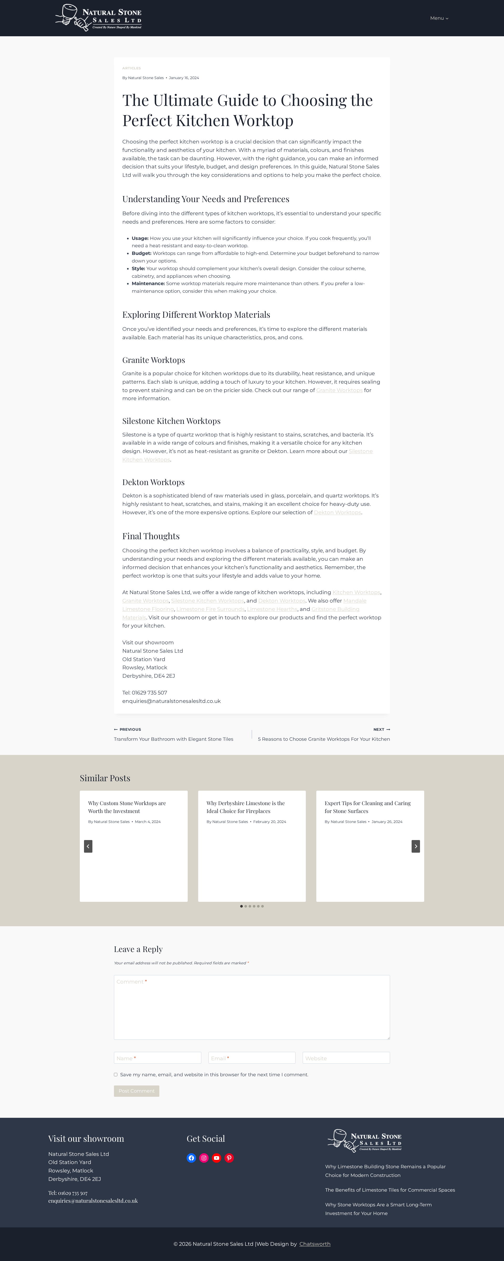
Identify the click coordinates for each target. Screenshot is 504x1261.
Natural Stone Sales (146, 77)
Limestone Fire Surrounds (210, 609)
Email (220, 1058)
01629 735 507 (72, 1192)
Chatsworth (315, 1244)
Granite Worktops (339, 390)
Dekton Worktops (337, 512)
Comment (132, 982)
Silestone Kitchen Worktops (207, 601)
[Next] (416, 846)
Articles (131, 68)
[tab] (241, 906)
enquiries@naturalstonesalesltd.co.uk (93, 1200)
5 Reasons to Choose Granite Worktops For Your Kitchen (324, 734)
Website (316, 1058)
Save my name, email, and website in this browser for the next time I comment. (214, 1074)
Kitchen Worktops (356, 592)
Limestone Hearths (272, 609)
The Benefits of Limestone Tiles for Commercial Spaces (390, 1190)
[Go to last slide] (88, 846)
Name (126, 1058)
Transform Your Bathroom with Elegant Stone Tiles (173, 734)
